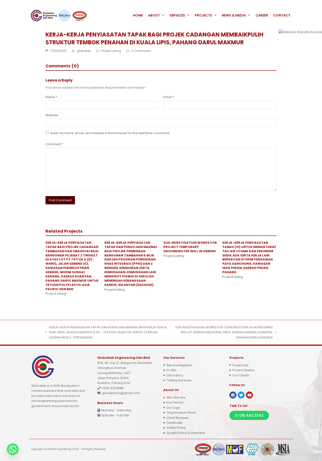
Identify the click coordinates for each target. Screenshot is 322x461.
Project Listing (111, 51)
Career (262, 15)
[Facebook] (232, 395)
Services (177, 15)
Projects (203, 15)
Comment (54, 144)
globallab (84, 51)
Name (51, 97)
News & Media (234, 15)
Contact (281, 15)
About (154, 15)
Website (51, 115)
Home (138, 15)
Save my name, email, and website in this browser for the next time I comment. (110, 133)
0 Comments (141, 51)
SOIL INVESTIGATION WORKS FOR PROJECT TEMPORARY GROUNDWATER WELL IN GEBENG (190, 246)
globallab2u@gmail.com (121, 393)
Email (168, 97)
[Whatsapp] (13, 449)
